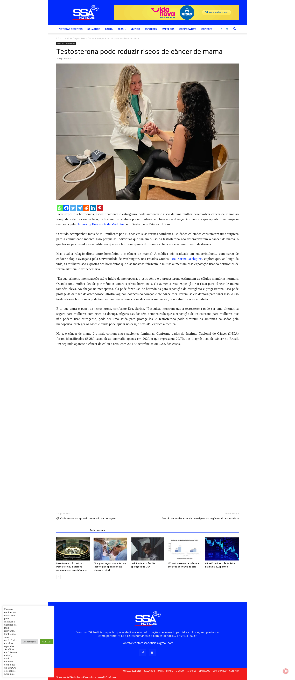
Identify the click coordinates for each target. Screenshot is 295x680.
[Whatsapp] (60, 208)
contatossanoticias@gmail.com (153, 643)
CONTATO (207, 29)
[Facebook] (221, 29)
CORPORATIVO (187, 29)
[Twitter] (73, 208)
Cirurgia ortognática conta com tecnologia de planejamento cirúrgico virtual (110, 566)
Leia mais (9, 673)
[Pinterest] (100, 208)
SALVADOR (93, 29)
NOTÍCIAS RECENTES (71, 29)
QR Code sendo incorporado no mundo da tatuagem (86, 518)
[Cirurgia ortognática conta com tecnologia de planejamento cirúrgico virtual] (110, 548)
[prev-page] (58, 577)
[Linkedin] (93, 208)
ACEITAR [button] (46, 641)
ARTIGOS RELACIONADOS (72, 530)
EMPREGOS (167, 29)
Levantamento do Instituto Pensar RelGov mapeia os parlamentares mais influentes (71, 566)
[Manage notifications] (286, 671)
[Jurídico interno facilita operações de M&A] (147, 548)
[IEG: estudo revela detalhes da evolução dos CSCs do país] (184, 548)
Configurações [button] (29, 641)
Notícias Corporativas (75, 38)
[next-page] (64, 577)
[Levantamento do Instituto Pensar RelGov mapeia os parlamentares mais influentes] (73, 548)
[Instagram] (227, 29)
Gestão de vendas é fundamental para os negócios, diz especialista (200, 518)
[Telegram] (80, 208)
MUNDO (135, 29)
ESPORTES (151, 29)
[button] (234, 29)
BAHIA (109, 29)
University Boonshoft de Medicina (100, 224)
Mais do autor (97, 530)
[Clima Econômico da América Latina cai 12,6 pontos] (222, 548)
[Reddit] (86, 208)
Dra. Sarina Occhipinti (186, 259)
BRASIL (121, 29)
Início (58, 38)
